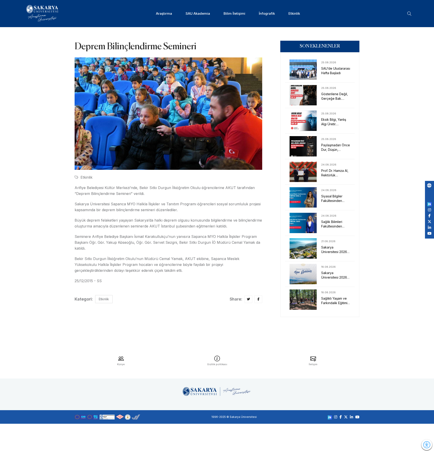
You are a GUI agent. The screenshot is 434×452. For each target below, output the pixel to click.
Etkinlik (294, 13)
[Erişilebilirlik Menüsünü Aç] (426, 444)
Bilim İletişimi (234, 13)
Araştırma (164, 13)
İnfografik (267, 13)
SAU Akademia (198, 13)
